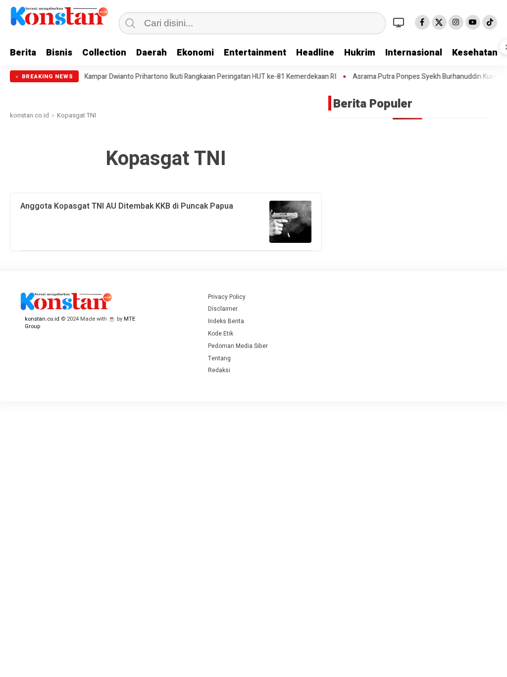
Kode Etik (220, 333)
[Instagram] (456, 22)
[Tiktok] (489, 22)
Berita (23, 52)
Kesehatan (475, 52)
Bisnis (59, 52)
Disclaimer (223, 308)
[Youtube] (472, 22)
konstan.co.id (29, 115)
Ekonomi (195, 52)
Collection (104, 52)
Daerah (151, 52)
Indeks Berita (226, 321)
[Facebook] (422, 22)
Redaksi (219, 370)
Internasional (413, 52)
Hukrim (359, 52)
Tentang (219, 358)
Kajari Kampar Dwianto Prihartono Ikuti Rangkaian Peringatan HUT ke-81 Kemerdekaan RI (181, 77)
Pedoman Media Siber (238, 345)
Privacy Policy (227, 296)
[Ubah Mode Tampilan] (400, 22)
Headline (315, 52)
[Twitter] (439, 22)
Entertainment (255, 52)
